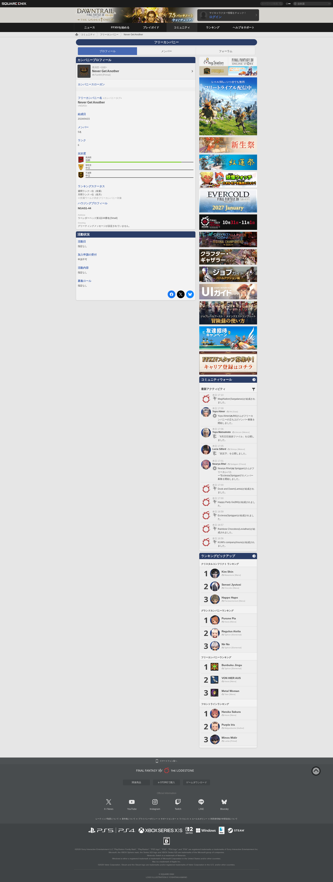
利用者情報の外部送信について (223, 819)
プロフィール (107, 51)
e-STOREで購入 (166, 782)
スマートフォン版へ (168, 761)
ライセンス (184, 819)
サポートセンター (168, 819)
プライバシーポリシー (148, 819)
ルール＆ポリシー (199, 819)
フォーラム (225, 51)
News (110, 809)
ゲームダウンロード (196, 782)
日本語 (301, 3)
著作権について (128, 819)
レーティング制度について (107, 819)
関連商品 (136, 782)
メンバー (166, 51)
